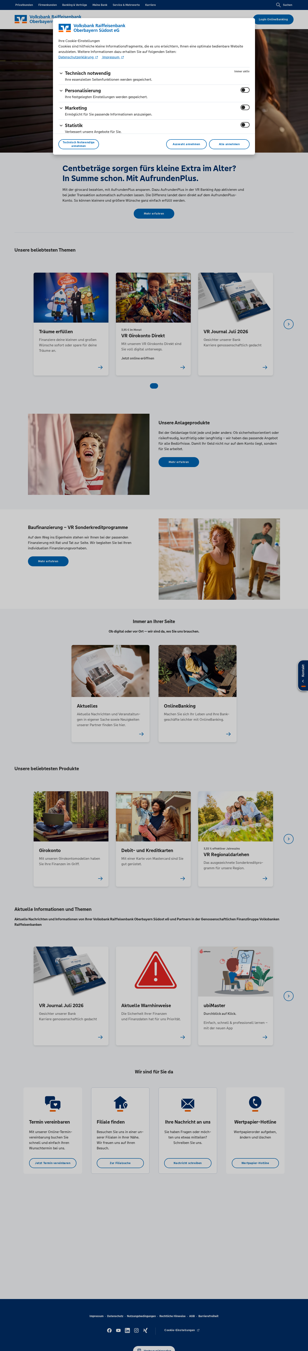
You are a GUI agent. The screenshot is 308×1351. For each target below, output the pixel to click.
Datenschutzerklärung (76, 57)
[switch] (245, 90)
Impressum (110, 57)
